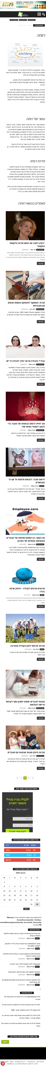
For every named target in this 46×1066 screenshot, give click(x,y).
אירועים (42, 486)
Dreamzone (31, 1061)
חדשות (42, 595)
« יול (26, 909)
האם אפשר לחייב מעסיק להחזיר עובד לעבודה (25, 964)
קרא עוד (41, 263)
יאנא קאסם (36, 1010)
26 (20, 900)
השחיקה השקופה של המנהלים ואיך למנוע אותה (24, 972)
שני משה (33, 249)
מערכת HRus (32, 430)
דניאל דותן (33, 309)
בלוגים (37, 938)
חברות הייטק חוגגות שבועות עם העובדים (26, 752)
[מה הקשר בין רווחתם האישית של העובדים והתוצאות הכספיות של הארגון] (25, 520)
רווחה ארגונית (40, 249)
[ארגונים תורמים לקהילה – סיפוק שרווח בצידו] (25, 576)
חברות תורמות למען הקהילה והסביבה (27, 645)
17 (31, 895)
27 (15, 900)
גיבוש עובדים (23, 20)
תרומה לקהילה (14, 20)
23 (37, 900)
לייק (7, 845)
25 (26, 900)
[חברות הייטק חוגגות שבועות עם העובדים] (25, 737)
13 (15, 891)
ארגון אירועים (31, 20)
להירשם (8, 860)
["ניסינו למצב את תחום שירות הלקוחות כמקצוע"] (25, 225)
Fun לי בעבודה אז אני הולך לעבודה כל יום (25, 361)
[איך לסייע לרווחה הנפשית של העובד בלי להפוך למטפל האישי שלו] (25, 406)
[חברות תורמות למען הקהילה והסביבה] (25, 628)
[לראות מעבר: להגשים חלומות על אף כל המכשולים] (25, 462)
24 (31, 900)
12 (20, 891)
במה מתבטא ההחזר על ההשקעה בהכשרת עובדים (18, 1005)
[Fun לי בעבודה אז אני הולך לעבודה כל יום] (25, 343)
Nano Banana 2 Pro (33, 997)
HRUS (11, 1061)
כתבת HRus (32, 364)
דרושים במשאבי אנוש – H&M (20, 1010)
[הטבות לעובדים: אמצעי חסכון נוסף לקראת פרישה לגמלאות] (25, 684)
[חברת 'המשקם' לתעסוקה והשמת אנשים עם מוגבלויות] (25, 285)
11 (26, 891)
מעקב (8, 850)
